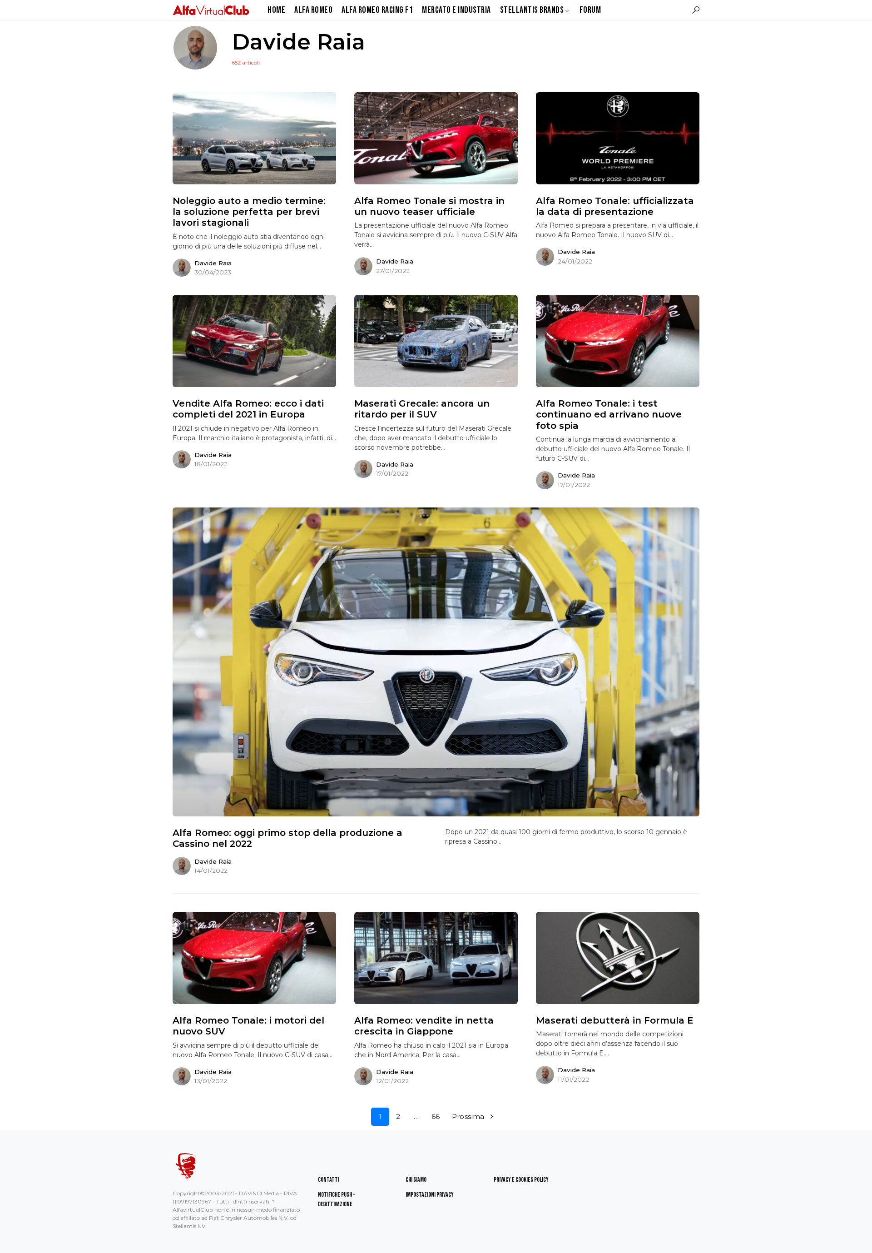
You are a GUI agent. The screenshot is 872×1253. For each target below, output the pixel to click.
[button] (695, 10)
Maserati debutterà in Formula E (615, 1020)
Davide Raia (213, 263)
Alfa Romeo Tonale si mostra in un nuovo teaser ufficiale (429, 206)
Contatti (328, 1179)
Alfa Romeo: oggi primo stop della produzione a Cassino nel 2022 (287, 838)
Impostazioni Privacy (430, 1194)
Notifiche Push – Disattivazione (336, 1199)
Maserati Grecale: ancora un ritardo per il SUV (422, 409)
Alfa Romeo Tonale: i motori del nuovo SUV (248, 1026)
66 (435, 1116)
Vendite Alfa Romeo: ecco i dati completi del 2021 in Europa (248, 409)
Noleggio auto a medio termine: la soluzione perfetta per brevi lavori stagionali (249, 212)
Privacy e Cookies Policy (521, 1179)
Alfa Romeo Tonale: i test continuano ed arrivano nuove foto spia (609, 414)
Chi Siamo (416, 1179)
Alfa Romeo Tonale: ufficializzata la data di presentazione (615, 206)
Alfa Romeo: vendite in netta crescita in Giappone (424, 1026)
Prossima (468, 1116)
